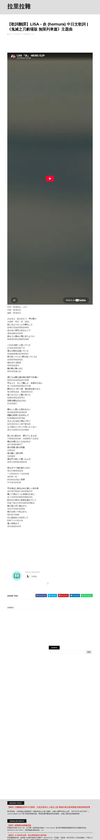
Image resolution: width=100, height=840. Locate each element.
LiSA (32, 34)
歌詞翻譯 (26, 34)
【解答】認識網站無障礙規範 (19, 825)
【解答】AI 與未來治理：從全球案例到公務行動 (26, 835)
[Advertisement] (50, 43)
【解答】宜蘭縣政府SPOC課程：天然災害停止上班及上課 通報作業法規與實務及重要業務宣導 (48, 807)
